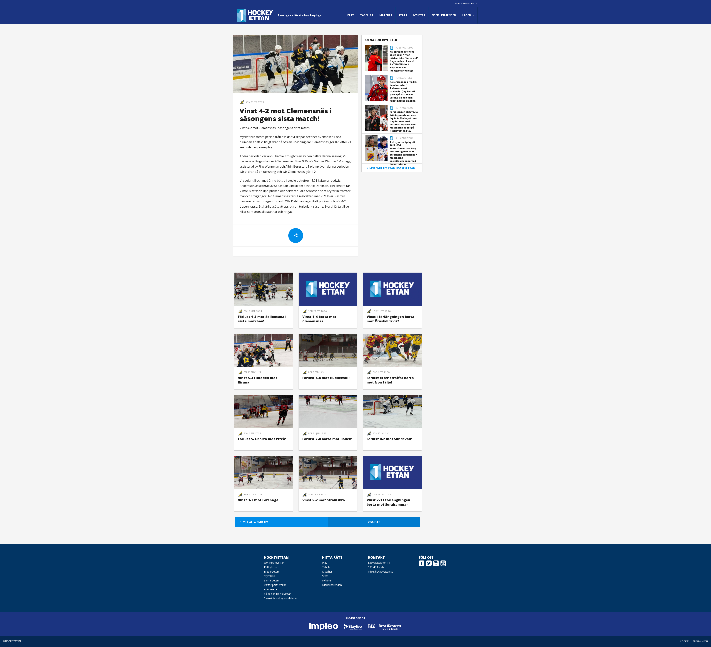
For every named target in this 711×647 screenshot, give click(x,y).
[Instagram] (436, 562)
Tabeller (366, 15)
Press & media (700, 641)
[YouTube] (443, 562)
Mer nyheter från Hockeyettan (392, 168)
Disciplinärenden (443, 15)
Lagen (466, 15)
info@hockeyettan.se (380, 571)
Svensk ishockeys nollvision (280, 598)
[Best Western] (385, 626)
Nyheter (419, 15)
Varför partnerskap (275, 585)
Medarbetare (272, 571)
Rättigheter (270, 567)
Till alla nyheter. (256, 522)
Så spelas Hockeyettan (277, 594)
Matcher (385, 15)
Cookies (684, 641)
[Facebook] (421, 562)
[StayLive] (353, 626)
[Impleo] (323, 626)
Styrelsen (269, 576)
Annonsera (270, 589)
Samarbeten (271, 580)
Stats (402, 15)
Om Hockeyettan (274, 562)
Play (350, 15)
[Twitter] (429, 562)
